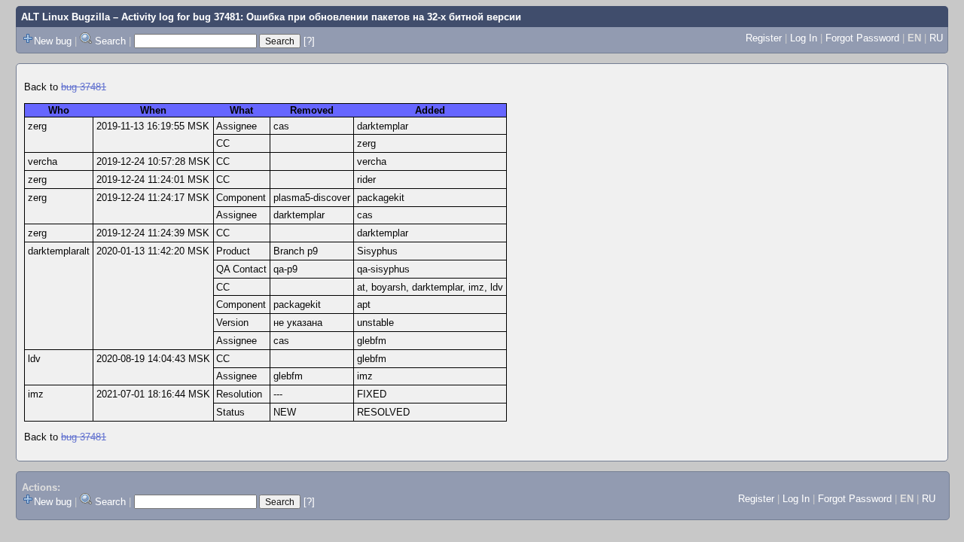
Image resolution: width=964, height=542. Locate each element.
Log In (803, 38)
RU (936, 38)
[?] (309, 41)
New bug (53, 41)
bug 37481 (83, 87)
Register (764, 38)
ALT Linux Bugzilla (65, 17)
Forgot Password (862, 38)
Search (110, 41)
